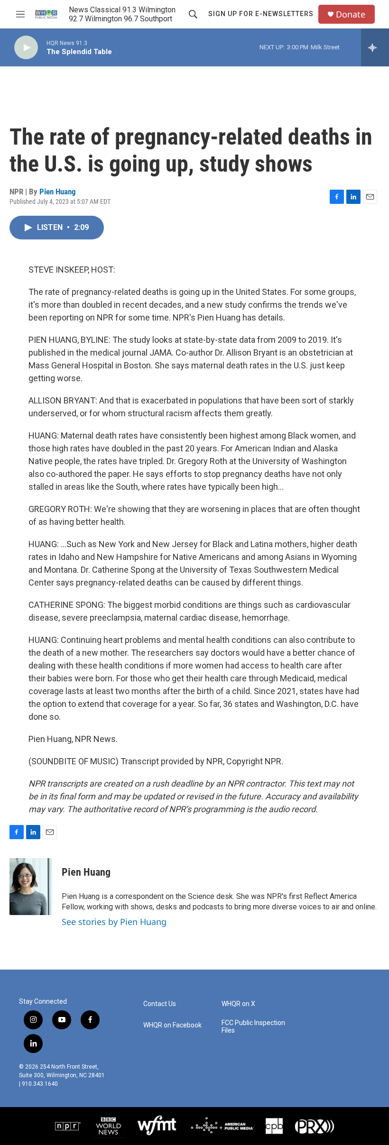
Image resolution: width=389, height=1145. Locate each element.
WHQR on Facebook (172, 1025)
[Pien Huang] (30, 886)
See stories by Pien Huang (114, 921)
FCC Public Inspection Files (253, 1026)
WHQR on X (238, 1004)
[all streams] (375, 47)
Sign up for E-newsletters (261, 14)
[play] (26, 47)
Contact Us (159, 1004)
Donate (350, 14)
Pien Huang (57, 191)
